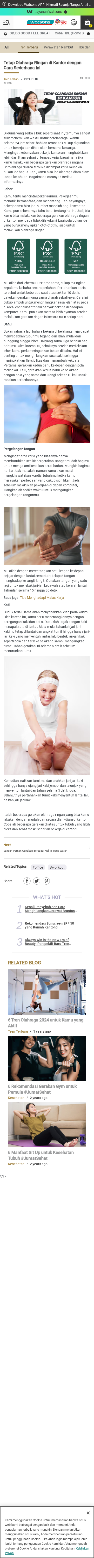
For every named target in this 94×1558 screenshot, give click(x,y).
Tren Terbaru (28, 47)
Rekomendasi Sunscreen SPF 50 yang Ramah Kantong (49, 925)
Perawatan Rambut (58, 47)
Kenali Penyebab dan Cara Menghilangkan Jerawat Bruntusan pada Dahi (52, 909)
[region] (47, 1532)
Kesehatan (16, 1098)
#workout (57, 867)
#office (38, 867)
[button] (87, 22)
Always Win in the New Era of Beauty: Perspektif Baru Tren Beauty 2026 (47, 942)
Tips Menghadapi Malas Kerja (42, 598)
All (7, 47)
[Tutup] (88, 1513)
